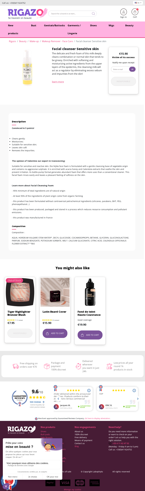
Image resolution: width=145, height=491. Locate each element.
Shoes (43, 431)
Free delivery (81, 437)
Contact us (80, 443)
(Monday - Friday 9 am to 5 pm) (123, 446)
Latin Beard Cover (54, 311)
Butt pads (45, 434)
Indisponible (123, 81)
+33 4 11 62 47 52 (120, 443)
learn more (58, 81)
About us (79, 431)
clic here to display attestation (97, 418)
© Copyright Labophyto (92, 471)
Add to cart (57, 333)
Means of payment (83, 440)
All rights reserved (121, 471)
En (138, 3)
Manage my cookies (72, 489)
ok (132, 69)
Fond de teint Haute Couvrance (89, 313)
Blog (77, 446)
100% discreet (81, 434)
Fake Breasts (47, 437)
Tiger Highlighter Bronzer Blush (19, 313)
